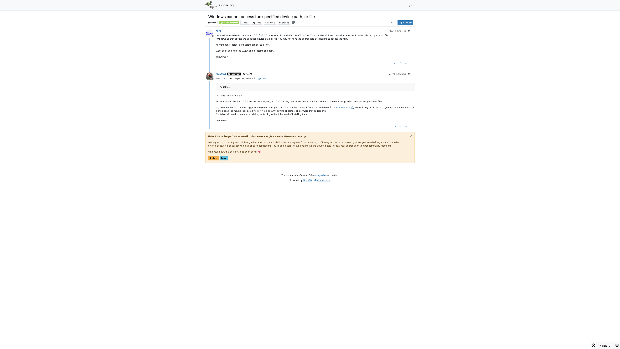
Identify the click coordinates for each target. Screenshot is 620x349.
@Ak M (248, 74)
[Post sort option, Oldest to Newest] (392, 22)
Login (223, 158)
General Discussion (230, 23)
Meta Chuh (221, 74)
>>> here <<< (343, 107)
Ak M (218, 31)
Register (214, 158)
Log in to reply (405, 22)
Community (226, 5)
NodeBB (307, 180)
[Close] (410, 136)
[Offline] (211, 33)
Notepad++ (320, 175)
